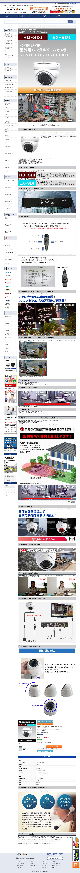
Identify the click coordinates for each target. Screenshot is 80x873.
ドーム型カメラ (7, 149)
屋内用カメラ (7, 139)
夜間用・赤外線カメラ (8, 146)
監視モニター (7, 256)
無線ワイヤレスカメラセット (9, 55)
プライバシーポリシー (45, 863)
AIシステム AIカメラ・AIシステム (8, 68)
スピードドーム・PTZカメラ (9, 125)
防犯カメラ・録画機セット (10, 30)
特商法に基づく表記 (56, 863)
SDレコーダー (7, 208)
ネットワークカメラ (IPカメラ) (8, 218)
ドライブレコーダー (8, 337)
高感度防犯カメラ (8, 135)
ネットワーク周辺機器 (8, 259)
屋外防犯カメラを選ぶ (8, 91)
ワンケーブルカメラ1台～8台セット (8, 58)
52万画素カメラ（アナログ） (7, 118)
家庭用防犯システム (8, 316)
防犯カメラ (10, 100)
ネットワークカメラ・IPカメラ (8, 104)
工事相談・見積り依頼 (33, 865)
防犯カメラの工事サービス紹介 (10, 450)
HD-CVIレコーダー (8, 194)
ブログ (9, 357)
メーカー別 (10, 268)
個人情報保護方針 (44, 867)
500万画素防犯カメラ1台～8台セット (8, 44)
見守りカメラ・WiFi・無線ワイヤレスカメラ (8, 129)
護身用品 (6, 341)
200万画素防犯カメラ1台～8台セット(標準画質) (9, 37)
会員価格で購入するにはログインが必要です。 (45, 742)
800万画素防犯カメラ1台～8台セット (8, 48)
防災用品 (6, 344)
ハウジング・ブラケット (9, 252)
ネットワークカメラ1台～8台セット (8, 51)
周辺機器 (9, 237)
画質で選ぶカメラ (8, 80)
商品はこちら (6, 373)
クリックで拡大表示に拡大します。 (40, 358)
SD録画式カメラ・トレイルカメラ (8, 122)
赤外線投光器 (7, 263)
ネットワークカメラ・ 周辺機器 (8, 232)
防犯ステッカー (7, 348)
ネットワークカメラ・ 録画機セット (8, 225)
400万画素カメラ (7, 107)
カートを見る (72, 3)
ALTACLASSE (38, 871)
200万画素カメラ (7, 111)
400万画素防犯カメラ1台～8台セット (8, 41)
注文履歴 (65, 3)
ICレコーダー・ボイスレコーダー (8, 334)
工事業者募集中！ (7, 419)
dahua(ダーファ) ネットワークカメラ (8, 221)
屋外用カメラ (7, 142)
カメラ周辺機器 (7, 245)
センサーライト (7, 323)
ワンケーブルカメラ (8, 94)
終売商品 (6, 351)
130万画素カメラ (7, 114)
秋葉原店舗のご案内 (56, 865)
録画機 (9, 176)
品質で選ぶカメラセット (9, 84)
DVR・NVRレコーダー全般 (9, 180)
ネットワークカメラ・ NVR (11, 215)
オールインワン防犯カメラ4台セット (8, 34)
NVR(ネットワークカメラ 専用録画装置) (9, 228)
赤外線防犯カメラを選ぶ (9, 87)
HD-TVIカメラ (7, 167)
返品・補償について (56, 861)
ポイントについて (21, 863)
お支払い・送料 (44, 861)
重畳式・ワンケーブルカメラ (8, 132)
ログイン (58, 3)
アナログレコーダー (8, 201)
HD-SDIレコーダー (8, 187)
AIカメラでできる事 (8, 70)
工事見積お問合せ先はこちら (9, 388)
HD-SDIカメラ (7, 160)
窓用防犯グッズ (7, 330)
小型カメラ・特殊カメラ (9, 153)
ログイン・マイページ (22, 861)
